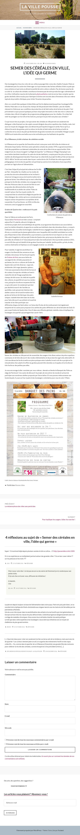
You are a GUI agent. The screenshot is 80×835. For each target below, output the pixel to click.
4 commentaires (50, 63)
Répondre (29, 563)
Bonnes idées (20, 485)
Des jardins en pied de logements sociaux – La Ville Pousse (24, 651)
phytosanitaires (42, 94)
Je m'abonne (10, 813)
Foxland (61, 830)
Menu (42, 22)
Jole (8, 563)
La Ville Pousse (40, 6)
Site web (8, 728)
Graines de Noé (12, 257)
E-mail (7, 716)
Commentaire (10, 674)
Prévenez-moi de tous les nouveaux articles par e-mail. (27, 744)
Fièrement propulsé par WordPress (28, 830)
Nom (7, 704)
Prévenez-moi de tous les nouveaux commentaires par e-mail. (30, 740)
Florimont (17, 220)
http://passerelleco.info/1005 (64, 551)
